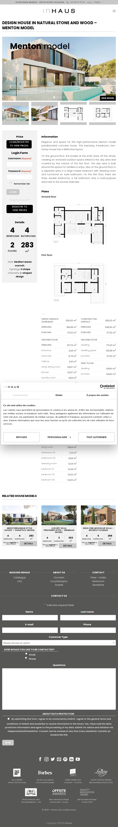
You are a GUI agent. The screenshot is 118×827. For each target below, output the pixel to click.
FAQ (20, 581)
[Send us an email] (59, 759)
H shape (25, 269)
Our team (59, 577)
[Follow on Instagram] (46, 759)
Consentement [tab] (20, 395)
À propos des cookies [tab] (97, 395)
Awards (59, 585)
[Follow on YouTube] (78, 759)
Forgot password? (19, 200)
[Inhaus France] (59, 11)
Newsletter (98, 585)
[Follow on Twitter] (53, 759)
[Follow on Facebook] (40, 759)
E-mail (30, 624)
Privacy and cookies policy (63, 810)
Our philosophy (58, 581)
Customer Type (59, 637)
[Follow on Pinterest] (65, 759)
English (97, 2)
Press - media (98, 577)
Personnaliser (57, 437)
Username (19, 158)
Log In (89, 2)
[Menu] (114, 10)
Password (19, 171)
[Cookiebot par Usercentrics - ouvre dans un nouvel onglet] (102, 387)
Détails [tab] (59, 395)
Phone (88, 624)
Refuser (21, 437)
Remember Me (22, 183)
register (13, 542)
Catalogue (20, 577)
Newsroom (98, 581)
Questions (59, 665)
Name (30, 611)
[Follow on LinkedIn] (71, 759)
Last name (88, 611)
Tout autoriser (96, 437)
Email (32, 654)
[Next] (110, 68)
